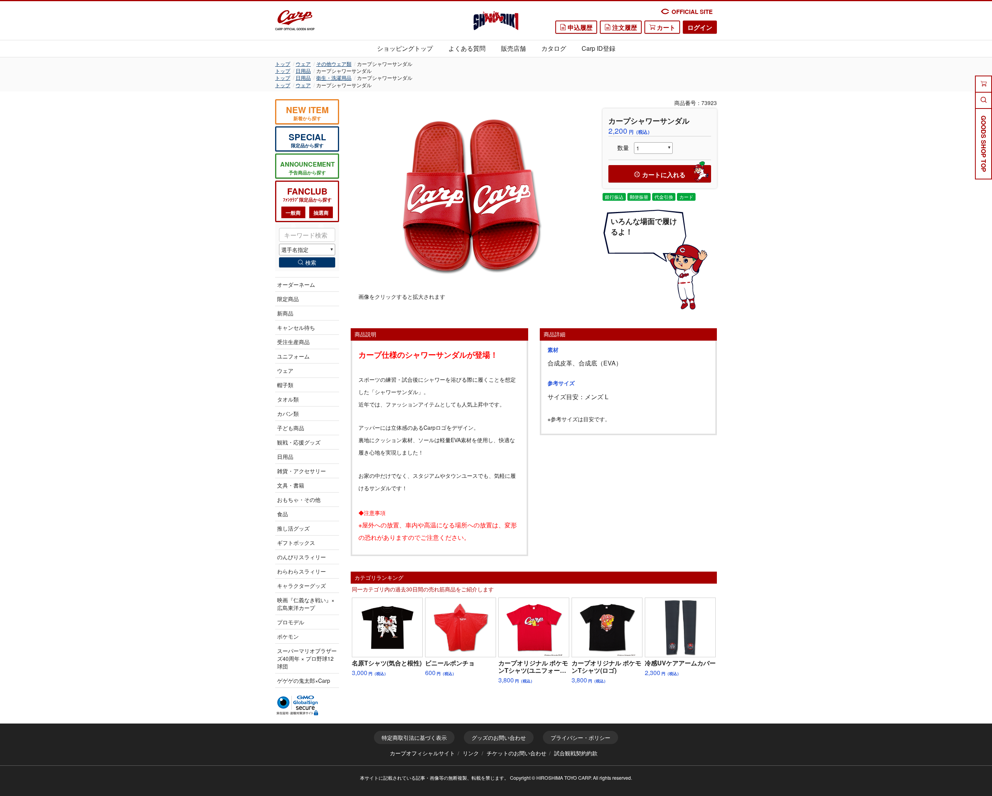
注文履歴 (624, 27)
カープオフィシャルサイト (422, 753)
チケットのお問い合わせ (516, 753)
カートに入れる (663, 174)
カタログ (553, 48)
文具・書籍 (290, 485)
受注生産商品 (293, 342)
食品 (282, 514)
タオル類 (288, 399)
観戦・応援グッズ (298, 442)
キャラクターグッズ (301, 585)
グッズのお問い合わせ (499, 737)
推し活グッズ (293, 528)
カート (665, 27)
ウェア (303, 63)
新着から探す (307, 112)
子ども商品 (290, 428)
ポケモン (288, 636)
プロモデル (290, 622)
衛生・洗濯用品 (333, 77)
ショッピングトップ (405, 48)
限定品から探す (307, 140)
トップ (282, 63)
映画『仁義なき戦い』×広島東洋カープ (305, 604)
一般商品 (293, 214)
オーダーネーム (296, 284)
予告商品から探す (307, 168)
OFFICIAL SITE (692, 11)
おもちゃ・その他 (298, 499)
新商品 (285, 313)
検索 (310, 262)
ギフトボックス (296, 542)
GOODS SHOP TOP (983, 143)
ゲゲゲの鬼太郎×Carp (303, 680)
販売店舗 (513, 48)
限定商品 (288, 299)
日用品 (303, 70)
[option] (471, 196)
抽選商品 (321, 214)
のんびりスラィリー (301, 557)
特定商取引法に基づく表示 (414, 737)
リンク (471, 753)
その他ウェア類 (333, 63)
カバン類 (288, 413)
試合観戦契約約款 (576, 753)
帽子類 (285, 385)
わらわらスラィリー (301, 571)
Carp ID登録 (598, 48)
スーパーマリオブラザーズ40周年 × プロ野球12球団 (307, 658)
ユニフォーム (293, 356)
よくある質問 (467, 48)
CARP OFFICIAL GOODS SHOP (295, 29)
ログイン (699, 27)
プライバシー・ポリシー (580, 737)
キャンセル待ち (296, 327)
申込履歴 (579, 27)
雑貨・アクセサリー (301, 471)
